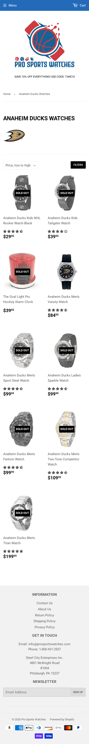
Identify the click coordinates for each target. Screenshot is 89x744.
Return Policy (44, 615)
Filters (78, 164)
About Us (44, 609)
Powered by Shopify (62, 719)
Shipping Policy (44, 621)
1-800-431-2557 (50, 649)
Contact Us (45, 603)
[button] (13, 231)
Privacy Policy (45, 627)
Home (7, 94)
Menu (13, 5)
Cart (82, 5)
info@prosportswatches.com (49, 644)
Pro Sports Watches (33, 719)
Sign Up (78, 692)
